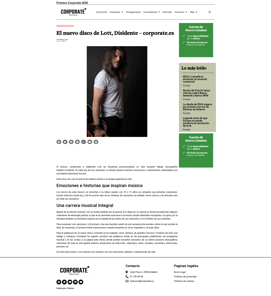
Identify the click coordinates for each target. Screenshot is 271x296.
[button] (58, 142)
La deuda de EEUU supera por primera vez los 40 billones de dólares (197, 107)
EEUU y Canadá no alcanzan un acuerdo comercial (195, 79)
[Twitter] (64, 282)
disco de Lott (68, 179)
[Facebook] (58, 282)
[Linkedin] (75, 282)
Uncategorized (65, 26)
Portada (186, 85)
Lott (99, 166)
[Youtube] (69, 282)
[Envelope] (80, 282)
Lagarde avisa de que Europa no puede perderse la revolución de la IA (196, 122)
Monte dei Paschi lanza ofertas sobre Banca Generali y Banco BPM (196, 93)
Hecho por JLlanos (65, 288)
